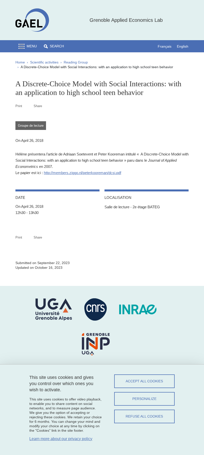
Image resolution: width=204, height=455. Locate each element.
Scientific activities (44, 62)
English (182, 46)
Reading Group (76, 62)
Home (20, 62)
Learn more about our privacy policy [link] (60, 439)
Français (164, 46)
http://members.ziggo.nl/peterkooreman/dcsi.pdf (82, 173)
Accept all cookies (144, 381)
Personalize (144, 399)
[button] (54, 46)
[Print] (28, 106)
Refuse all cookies (144, 416)
